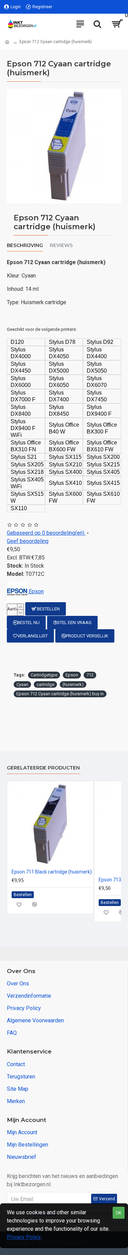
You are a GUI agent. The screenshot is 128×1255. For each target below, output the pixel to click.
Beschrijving (25, 245)
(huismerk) (73, 684)
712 (90, 674)
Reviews (61, 245)
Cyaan (22, 684)
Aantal (13, 609)
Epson (72, 674)
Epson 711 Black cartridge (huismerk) (52, 872)
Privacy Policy (24, 1237)
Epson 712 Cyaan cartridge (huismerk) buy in (60, 693)
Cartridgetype (44, 674)
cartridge (45, 684)
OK (119, 1212)
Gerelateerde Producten (43, 768)
